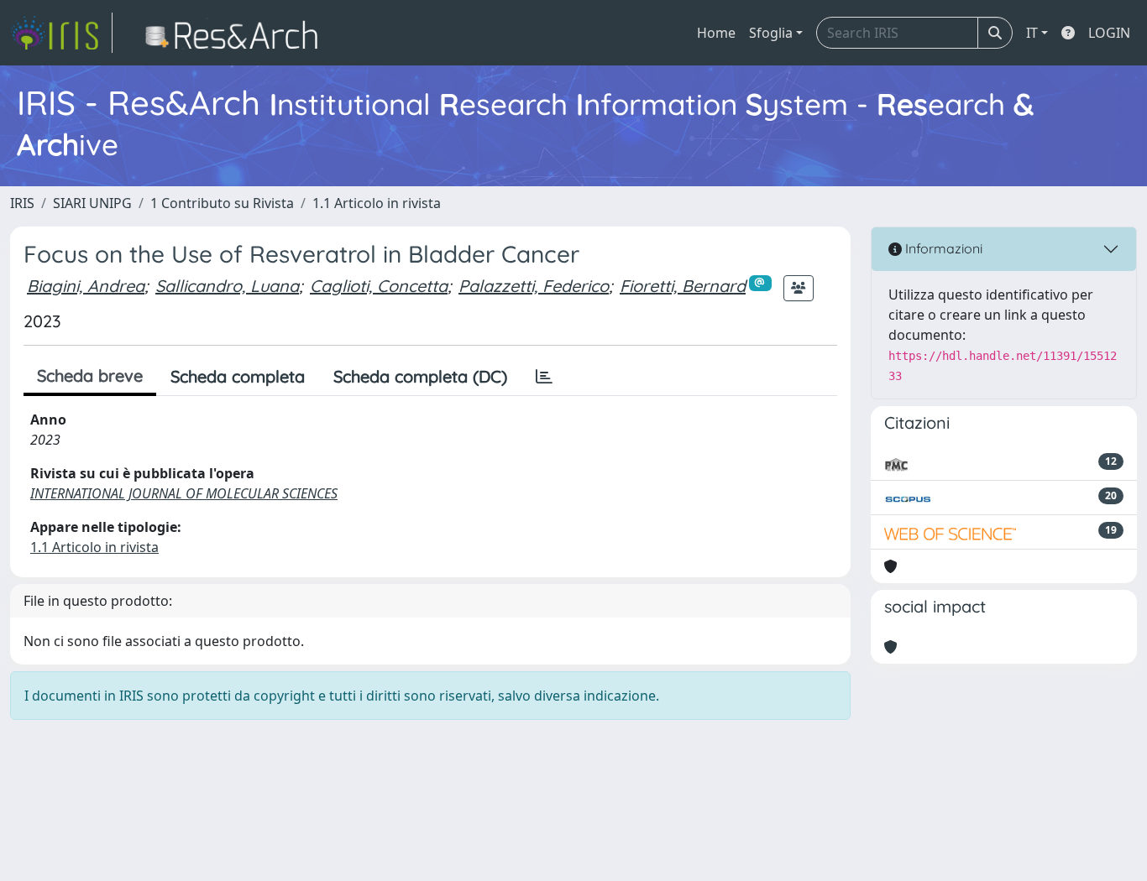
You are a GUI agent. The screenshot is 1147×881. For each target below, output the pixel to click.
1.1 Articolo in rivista (376, 203)
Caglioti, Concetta (379, 285)
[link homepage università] (236, 33)
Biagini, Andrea (85, 285)
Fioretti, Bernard (683, 285)
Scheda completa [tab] (237, 376)
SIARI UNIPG (92, 203)
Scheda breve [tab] (90, 375)
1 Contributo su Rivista (222, 203)
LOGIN (1109, 32)
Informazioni (942, 248)
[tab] (544, 376)
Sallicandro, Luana (227, 285)
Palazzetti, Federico (533, 285)
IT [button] (1032, 32)
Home (716, 32)
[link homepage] (61, 33)
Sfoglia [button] (771, 32)
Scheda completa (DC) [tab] (420, 376)
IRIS (22, 203)
